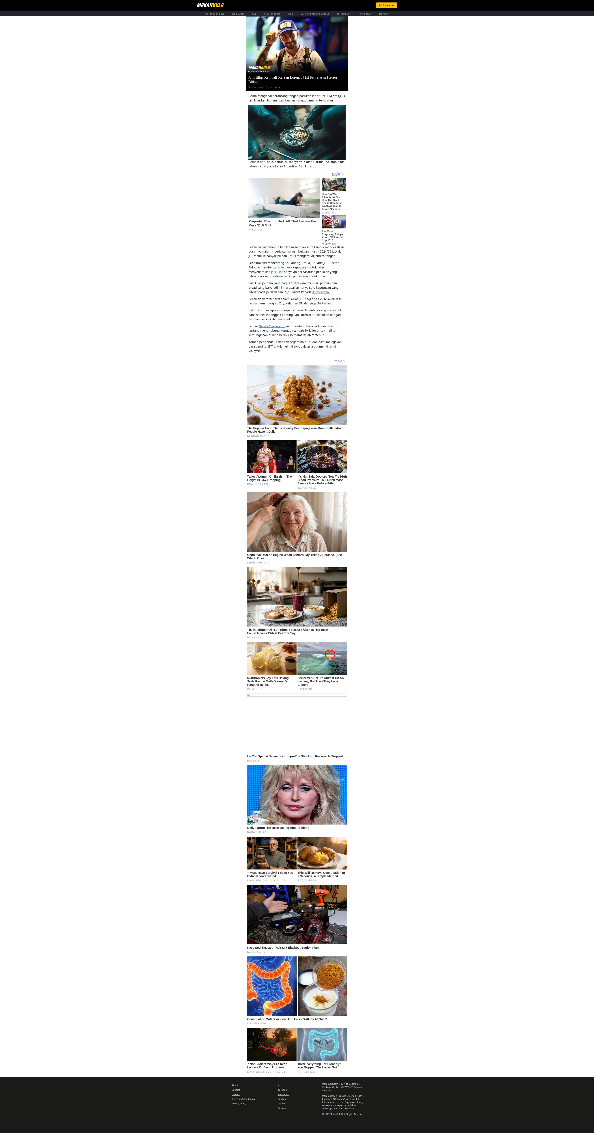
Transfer (384, 13)
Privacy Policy (239, 1103)
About (235, 1085)
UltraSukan (343, 13)
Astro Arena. (321, 292)
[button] (297, 132)
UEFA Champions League (314, 13)
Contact (236, 1089)
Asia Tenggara (272, 13)
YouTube (282, 1098)
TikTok (281, 1103)
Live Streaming (386, 5)
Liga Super (238, 13)
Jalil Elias (277, 272)
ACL (254, 13)
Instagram (283, 1094)
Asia (290, 13)
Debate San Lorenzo (272, 326)
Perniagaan (364, 13)
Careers (236, 1094)
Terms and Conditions (243, 1098)
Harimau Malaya (214, 13)
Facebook (283, 1089)
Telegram (283, 1108)
